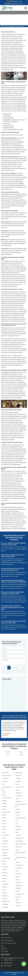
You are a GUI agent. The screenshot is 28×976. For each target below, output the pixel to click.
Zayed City (18, 902)
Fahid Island (18, 801)
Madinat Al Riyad (20, 838)
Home (2, 26)
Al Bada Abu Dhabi (6, 797)
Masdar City (18, 846)
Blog (2, 945)
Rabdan (17, 876)
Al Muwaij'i (4, 872)
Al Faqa (4, 820)
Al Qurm (4, 881)
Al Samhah (4, 898)
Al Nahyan (4, 878)
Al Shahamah (5, 904)
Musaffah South (19, 865)
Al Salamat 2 (5, 895)
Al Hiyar (4, 829)
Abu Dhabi (8, 752)
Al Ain (3, 784)
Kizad (17, 832)
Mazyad (17, 849)
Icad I (17, 823)
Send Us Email (7, 965)
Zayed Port (18, 905)
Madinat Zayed (19, 841)
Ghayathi (18, 812)
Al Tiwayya (18, 778)
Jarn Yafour (18, 826)
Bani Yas (17, 790)
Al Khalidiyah (5, 841)
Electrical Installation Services (8, 943)
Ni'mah (17, 871)
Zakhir (17, 899)
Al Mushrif (4, 869)
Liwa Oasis (18, 835)
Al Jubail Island (5, 835)
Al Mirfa (4, 864)
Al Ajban (4, 792)
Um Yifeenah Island (20, 894)
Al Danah (4, 809)
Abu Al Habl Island (6, 775)
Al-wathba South (20, 787)
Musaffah (18, 862)
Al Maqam (4, 855)
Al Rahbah (4, 887)
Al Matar (4, 861)
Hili (16, 820)
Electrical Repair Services (7, 940)
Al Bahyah (4, 800)
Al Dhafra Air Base (6, 812)
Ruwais (17, 879)
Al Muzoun (4, 875)
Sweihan (18, 891)
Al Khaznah (4, 844)
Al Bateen (4, 803)
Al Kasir (4, 838)
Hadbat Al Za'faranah (20, 818)
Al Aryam (4, 795)
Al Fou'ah (4, 823)
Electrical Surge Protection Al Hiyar (14, 26)
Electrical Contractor (6, 938)
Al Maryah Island (6, 858)
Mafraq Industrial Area (21, 844)
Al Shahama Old (5, 901)
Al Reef (4, 890)
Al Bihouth (4, 806)
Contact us (4, 948)
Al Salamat (4, 893)
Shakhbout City (19, 885)
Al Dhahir (4, 815)
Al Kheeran (4, 846)
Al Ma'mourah (5, 849)
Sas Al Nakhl (18, 882)
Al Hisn (3, 826)
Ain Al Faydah (5, 778)
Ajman (8, 754)
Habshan (18, 815)
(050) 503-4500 (8, 963)
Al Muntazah (5, 867)
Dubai (21, 752)
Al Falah (4, 818)
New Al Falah (19, 868)
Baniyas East (18, 792)
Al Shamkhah (5, 907)
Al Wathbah (18, 781)
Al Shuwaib (18, 775)
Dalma (17, 798)
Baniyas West (19, 795)
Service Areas (4, 951)
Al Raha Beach (5, 884)
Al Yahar (17, 784)
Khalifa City (18, 829)
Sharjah (21, 754)
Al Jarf (3, 832)
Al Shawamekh (19, 772)
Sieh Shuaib (18, 888)
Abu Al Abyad (5, 772)
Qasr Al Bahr (18, 873)
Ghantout (18, 809)
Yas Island (18, 897)
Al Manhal (4, 852)
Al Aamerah (4, 781)
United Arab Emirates (17, 3)
